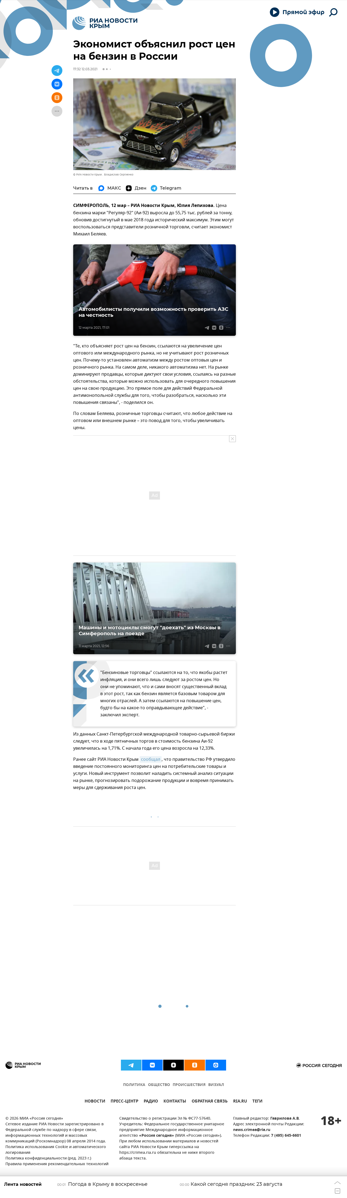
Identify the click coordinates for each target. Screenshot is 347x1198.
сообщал (150, 759)
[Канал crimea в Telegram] (131, 1065)
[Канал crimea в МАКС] (215, 1065)
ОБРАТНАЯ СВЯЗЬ (210, 1102)
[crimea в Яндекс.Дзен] (173, 1065)
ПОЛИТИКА (134, 1085)
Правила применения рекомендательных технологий (56, 1164)
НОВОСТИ (95, 1102)
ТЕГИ (257, 1102)
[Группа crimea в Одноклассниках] (194, 1065)
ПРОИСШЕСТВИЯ (189, 1085)
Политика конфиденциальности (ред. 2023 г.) (48, 1158)
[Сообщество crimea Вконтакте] (152, 1065)
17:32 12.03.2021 (85, 69)
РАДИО (151, 1102)
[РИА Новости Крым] (105, 23)
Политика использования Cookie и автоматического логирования (55, 1150)
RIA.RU (240, 1102)
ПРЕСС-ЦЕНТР (124, 1102)
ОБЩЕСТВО (159, 1085)
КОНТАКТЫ (174, 1102)
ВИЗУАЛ (216, 1085)
